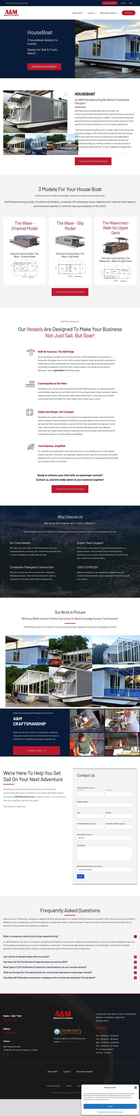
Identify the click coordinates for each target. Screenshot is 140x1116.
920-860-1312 (10, 1020)
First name (80, 790)
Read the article (68, 1041)
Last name (108, 790)
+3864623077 (10, 1033)
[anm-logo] (11, 10)
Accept (110, 1106)
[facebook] (4, 1054)
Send (80, 876)
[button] (136, 1087)
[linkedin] (8, 1054)
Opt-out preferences (103, 1112)
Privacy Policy (114, 1112)
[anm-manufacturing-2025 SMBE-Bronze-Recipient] (67, 1029)
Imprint (121, 1112)
